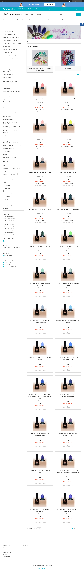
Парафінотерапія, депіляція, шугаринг (10, 131)
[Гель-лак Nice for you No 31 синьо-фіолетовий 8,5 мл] (40, 498)
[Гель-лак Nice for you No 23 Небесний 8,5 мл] (40, 347)
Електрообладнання (8, 138)
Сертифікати (6, 556)
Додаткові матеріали (8, 107)
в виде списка (80, 75)
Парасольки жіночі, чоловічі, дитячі (12, 37)
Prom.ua (50, 565)
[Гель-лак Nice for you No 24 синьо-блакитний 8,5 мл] (68, 347)
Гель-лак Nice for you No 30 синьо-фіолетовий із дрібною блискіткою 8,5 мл (67, 472)
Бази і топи (6, 64)
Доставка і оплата (41, 19)
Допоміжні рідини (7, 96)
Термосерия (67, 68)
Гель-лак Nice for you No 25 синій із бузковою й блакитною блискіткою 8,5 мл (39, 396)
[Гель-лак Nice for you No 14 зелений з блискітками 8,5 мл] (68, 198)
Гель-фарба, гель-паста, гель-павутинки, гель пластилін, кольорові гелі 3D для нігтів (10, 81)
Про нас (24, 19)
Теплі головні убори (8, 52)
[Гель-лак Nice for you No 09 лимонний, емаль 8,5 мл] (68, 124)
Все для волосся (7, 135)
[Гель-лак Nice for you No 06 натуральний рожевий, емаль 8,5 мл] (40, 87)
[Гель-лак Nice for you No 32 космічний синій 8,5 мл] (68, 498)
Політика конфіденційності (10, 559)
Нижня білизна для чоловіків (10, 61)
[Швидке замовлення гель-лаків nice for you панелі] (40, 58)
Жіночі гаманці (27, 545)
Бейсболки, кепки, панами (10, 49)
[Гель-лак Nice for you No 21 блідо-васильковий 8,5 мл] (40, 309)
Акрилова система (8, 85)
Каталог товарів (14, 19)
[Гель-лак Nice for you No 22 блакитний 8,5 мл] (68, 309)
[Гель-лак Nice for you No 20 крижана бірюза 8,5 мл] (68, 272)
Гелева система (7, 88)
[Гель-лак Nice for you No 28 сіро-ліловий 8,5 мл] (68, 422)
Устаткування (6, 151)
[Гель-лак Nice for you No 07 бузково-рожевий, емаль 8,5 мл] (68, 87)
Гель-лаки (43, 41)
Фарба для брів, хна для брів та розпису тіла (11, 122)
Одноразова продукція (9, 148)
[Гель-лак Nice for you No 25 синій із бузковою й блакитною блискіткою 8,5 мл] (40, 384)
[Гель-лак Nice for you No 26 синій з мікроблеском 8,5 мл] (68, 384)
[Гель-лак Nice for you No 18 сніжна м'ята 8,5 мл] (40, 272)
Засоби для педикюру (8, 119)
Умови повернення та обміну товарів (58, 19)
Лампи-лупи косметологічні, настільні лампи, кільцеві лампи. (11, 141)
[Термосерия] (68, 58)
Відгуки (5, 554)
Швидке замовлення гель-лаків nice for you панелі (40, 69)
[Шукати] (78, 14)
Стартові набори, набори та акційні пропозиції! (12, 70)
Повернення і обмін (8, 552)
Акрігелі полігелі (7, 77)
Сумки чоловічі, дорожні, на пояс (11, 40)
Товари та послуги (34, 41)
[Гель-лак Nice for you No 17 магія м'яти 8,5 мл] (68, 235)
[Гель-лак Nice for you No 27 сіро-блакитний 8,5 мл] (40, 422)
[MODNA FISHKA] (13, 15)
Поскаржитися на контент (39, 567)
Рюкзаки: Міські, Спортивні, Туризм (12, 43)
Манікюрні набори (8, 105)
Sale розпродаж (7, 46)
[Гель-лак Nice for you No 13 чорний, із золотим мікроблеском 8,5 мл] (40, 198)
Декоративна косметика (9, 157)
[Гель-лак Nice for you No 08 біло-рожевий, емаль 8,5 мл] (40, 124)
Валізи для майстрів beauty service (12, 145)
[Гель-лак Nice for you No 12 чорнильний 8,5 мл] (68, 161)
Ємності (5, 154)
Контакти (31, 19)
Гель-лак (5, 67)
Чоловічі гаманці (27, 547)
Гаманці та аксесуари (8, 31)
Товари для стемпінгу (8, 74)
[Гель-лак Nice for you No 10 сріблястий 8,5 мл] (40, 161)
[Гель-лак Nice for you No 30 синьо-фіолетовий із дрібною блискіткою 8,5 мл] (68, 460)
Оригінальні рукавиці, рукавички (11, 55)
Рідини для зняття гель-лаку (10, 99)
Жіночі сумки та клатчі (9, 34)
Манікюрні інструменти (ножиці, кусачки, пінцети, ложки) (11, 111)
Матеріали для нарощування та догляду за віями (11, 127)
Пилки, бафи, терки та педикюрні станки (11, 92)
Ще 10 (6, 199)
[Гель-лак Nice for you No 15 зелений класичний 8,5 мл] (40, 235)
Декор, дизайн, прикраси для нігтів (12, 102)
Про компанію (6, 545)
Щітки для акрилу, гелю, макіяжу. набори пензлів (11, 115)
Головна (5, 19)
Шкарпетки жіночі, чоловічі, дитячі (12, 58)
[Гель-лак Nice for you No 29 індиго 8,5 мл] (40, 460)
